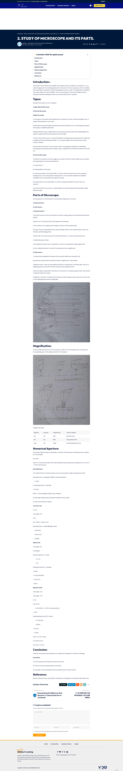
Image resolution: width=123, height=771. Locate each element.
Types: (36, 61)
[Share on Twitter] (89, 44)
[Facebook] (58, 752)
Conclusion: (38, 73)
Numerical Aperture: (40, 70)
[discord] (67, 752)
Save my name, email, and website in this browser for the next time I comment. (51, 731)
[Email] (81, 684)
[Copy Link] (96, 44)
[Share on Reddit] (94, 44)
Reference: (37, 76)
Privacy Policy (35, 1)
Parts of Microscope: (40, 64)
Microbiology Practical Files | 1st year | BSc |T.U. (40, 43)
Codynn (24, 43)
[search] (87, 5)
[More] (98, 44)
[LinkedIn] (64, 752)
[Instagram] (62, 752)
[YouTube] (60, 752)
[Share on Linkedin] (92, 44)
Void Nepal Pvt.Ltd (27, 767)
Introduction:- (38, 58)
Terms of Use (44, 1)
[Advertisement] (61, 19)
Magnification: (39, 67)
